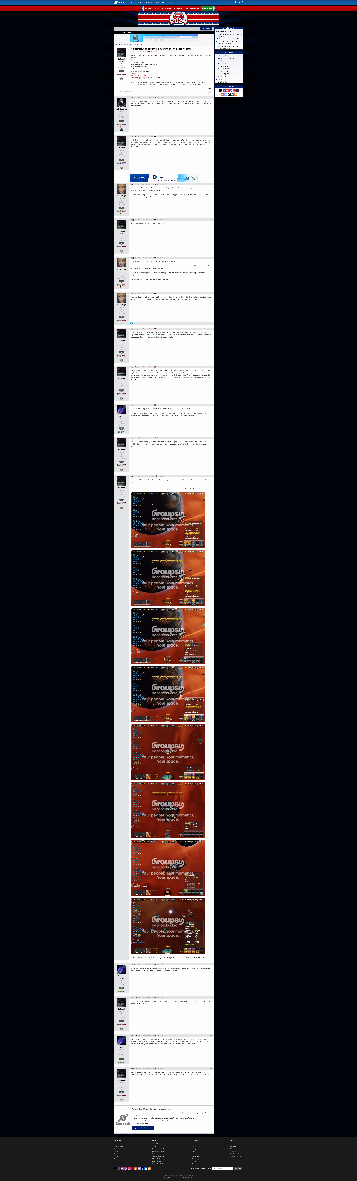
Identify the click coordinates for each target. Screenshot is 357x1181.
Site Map (190, 1178)
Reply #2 (133, 136)
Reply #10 (134, 438)
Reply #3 (133, 184)
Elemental (154, 1146)
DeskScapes (117, 1154)
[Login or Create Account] (235, 2)
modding (208, 88)
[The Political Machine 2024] (178, 18)
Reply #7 (133, 329)
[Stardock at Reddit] (222, 94)
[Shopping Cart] (239, 2)
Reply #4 (133, 220)
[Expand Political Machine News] (218, 61)
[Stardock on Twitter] (220, 90)
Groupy (116, 1159)
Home (117, 44)
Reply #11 (134, 476)
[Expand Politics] (216, 79)
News (157, 2)
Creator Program (196, 1159)
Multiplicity (117, 1156)
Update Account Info (235, 1156)
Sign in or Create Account (143, 1128)
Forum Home (121, 32)
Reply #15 (134, 1068)
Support (170, 2)
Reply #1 (133, 97)
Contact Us (195, 1161)
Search (129, 32)
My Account (233, 1146)
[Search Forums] (243, 2)
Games (140, 2)
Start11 (116, 1149)
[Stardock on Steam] (237, 90)
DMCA (185, 1178)
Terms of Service (177, 1178)
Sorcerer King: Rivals (157, 1164)
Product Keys (233, 1151)
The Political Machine (158, 1156)
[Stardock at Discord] (225, 94)
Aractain (121, 416)
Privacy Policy (167, 1178)
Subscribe (238, 1169)
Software (132, 2)
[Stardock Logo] (120, 2)
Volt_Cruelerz (121, 109)
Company (195, 1140)
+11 (122, 208)
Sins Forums (153, 52)
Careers (194, 1151)
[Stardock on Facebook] (224, 90)
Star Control (155, 1154)
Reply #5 (133, 258)
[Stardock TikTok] (229, 94)
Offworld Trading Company (159, 1159)
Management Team (197, 1149)
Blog (163, 2)
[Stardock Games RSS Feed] (235, 94)
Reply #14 (134, 1035)
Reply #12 (134, 964)
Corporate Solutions (119, 1146)
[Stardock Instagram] (234, 90)
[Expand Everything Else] (216, 82)
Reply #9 (133, 405)
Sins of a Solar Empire (126, 44)
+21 (122, 71)
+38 (122, 428)
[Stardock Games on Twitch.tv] (230, 90)
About (193, 1144)
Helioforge (121, 196)
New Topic (206, 29)
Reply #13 (134, 997)
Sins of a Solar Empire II (158, 1151)
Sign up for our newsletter (200, 1169)
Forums (194, 1164)
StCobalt (121, 59)
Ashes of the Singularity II (159, 1144)
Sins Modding (138, 44)
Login (135, 32)
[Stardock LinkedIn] (232, 94)
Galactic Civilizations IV (158, 1149)
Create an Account (235, 1149)
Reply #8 (133, 367)
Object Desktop (118, 1144)
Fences (116, 1151)
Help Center (233, 1144)
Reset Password (234, 1154)
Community (149, 2)
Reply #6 (133, 293)
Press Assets (195, 1156)
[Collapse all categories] (241, 55)
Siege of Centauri (156, 1161)
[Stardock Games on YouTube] (227, 90)
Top (211, 97)
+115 (121, 121)
